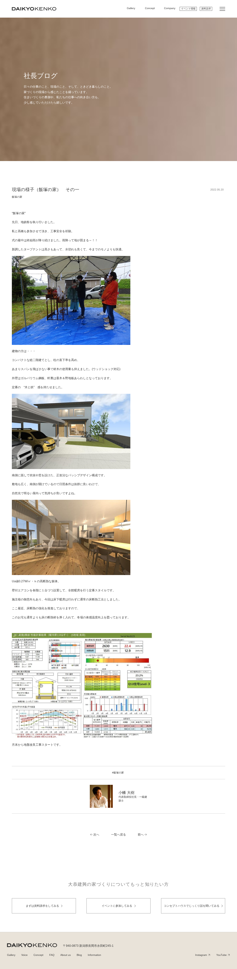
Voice (24, 954)
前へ (141, 834)
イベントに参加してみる (117, 905)
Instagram (201, 954)
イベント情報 (188, 8)
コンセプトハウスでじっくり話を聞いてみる (191, 905)
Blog (79, 954)
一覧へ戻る (118, 834)
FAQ (51, 954)
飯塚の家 (17, 196)
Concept (38, 954)
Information (94, 954)
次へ (96, 834)
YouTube (221, 954)
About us (65, 954)
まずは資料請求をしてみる (42, 905)
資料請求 (206, 8)
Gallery (11, 954)
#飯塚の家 (118, 772)
